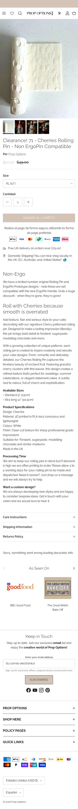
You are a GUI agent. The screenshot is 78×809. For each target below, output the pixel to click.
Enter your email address (39, 657)
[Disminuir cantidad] (7, 202)
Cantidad (9, 194)
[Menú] (4, 13)
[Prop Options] (39, 13)
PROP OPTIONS (15, 708)
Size (6, 175)
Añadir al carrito (39, 218)
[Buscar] (22, 13)
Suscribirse (39, 679)
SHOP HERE (12, 719)
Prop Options (17, 154)
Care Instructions (15, 517)
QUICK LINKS (13, 742)
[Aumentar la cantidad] (28, 202)
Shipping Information (17, 527)
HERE (59, 3)
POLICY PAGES (14, 730)
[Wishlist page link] (12, 13)
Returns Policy (13, 536)
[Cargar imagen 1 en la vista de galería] (39, 68)
